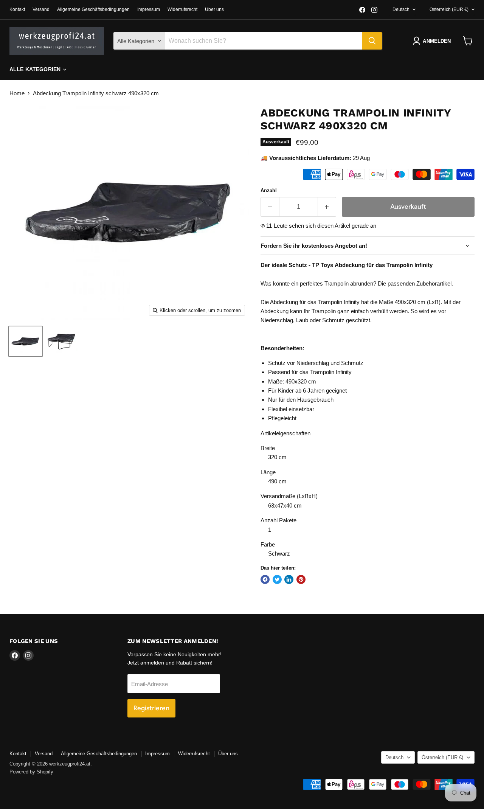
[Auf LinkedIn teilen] (288, 579)
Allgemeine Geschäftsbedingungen (93, 9)
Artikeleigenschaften (285, 433)
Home (17, 93)
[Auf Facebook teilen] (265, 579)
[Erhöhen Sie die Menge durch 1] (327, 206)
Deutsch (401, 9)
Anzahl (269, 190)
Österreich (449, 9)
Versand (41, 9)
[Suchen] (372, 41)
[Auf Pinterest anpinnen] (301, 579)
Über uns (214, 9)
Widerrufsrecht (182, 9)
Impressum (148, 9)
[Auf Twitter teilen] (277, 579)
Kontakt (17, 9)
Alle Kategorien (35, 69)
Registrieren (151, 708)
